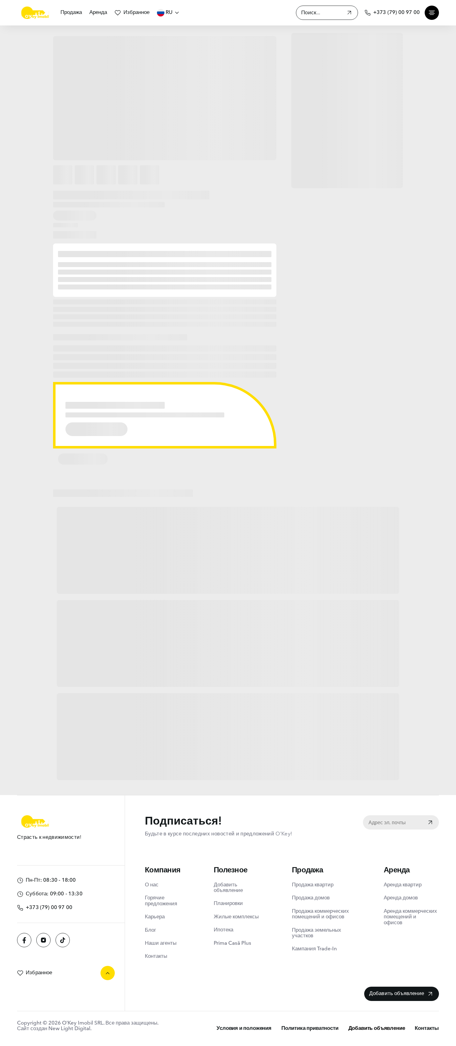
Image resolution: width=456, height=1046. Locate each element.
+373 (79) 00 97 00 (396, 12)
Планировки (228, 903)
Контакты (156, 956)
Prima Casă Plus (232, 943)
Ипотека (223, 930)
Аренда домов (401, 898)
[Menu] (432, 13)
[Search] (349, 13)
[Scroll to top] (108, 973)
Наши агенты (161, 943)
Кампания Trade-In (314, 949)
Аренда (98, 12)
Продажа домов (311, 898)
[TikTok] (63, 940)
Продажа (71, 12)
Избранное (136, 12)
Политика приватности (309, 1028)
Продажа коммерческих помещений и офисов (320, 914)
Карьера (155, 917)
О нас (152, 885)
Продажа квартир (312, 885)
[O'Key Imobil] (35, 13)
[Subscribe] (430, 823)
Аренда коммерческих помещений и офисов (410, 917)
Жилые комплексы (236, 917)
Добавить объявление (228, 887)
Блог (150, 930)
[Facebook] (24, 940)
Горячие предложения (161, 900)
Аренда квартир (403, 885)
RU (169, 12)
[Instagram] (43, 940)
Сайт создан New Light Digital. (54, 1028)
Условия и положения (244, 1028)
